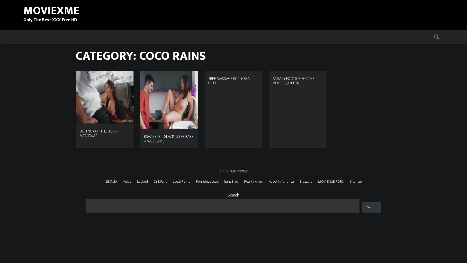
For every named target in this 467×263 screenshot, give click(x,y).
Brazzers (306, 181)
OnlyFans (160, 181)
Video (127, 181)
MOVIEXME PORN (331, 181)
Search (233, 195)
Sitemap (356, 181)
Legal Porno (181, 181)
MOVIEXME (239, 171)
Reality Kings (253, 181)
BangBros (231, 181)
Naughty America (281, 181)
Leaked (142, 181)
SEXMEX (111, 181)
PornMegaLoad (207, 181)
